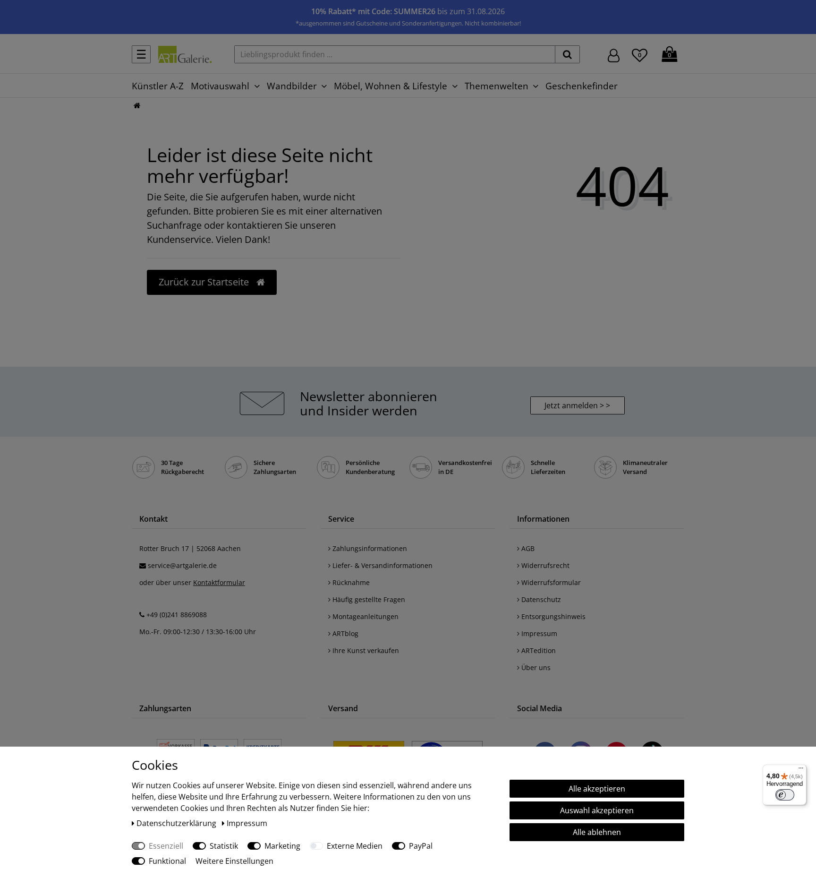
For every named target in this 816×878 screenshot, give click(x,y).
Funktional (167, 861)
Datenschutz (540, 599)
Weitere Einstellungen (234, 861)
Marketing (282, 846)
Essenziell (166, 846)
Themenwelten (496, 85)
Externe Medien (354, 846)
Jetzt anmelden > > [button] (577, 405)
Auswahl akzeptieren (597, 810)
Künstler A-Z (158, 85)
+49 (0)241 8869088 (176, 614)
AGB (527, 548)
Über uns (535, 667)
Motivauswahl (220, 85)
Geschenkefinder (581, 85)
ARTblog (344, 633)
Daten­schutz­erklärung (177, 823)
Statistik (224, 846)
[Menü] (801, 770)
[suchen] (567, 54)
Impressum (538, 633)
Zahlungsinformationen (369, 548)
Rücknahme (350, 582)
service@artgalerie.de (182, 565)
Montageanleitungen (365, 616)
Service (341, 519)
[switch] (784, 795)
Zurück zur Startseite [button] (205, 281)
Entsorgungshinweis (552, 616)
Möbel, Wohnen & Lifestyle (390, 85)
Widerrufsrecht (544, 565)
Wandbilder (292, 85)
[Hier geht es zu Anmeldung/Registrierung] (614, 54)
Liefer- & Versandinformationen (382, 565)
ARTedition (537, 650)
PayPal (421, 846)
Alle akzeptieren (597, 788)
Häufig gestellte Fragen (368, 599)
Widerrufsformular (550, 582)
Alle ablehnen (597, 832)
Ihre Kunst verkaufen (365, 650)
